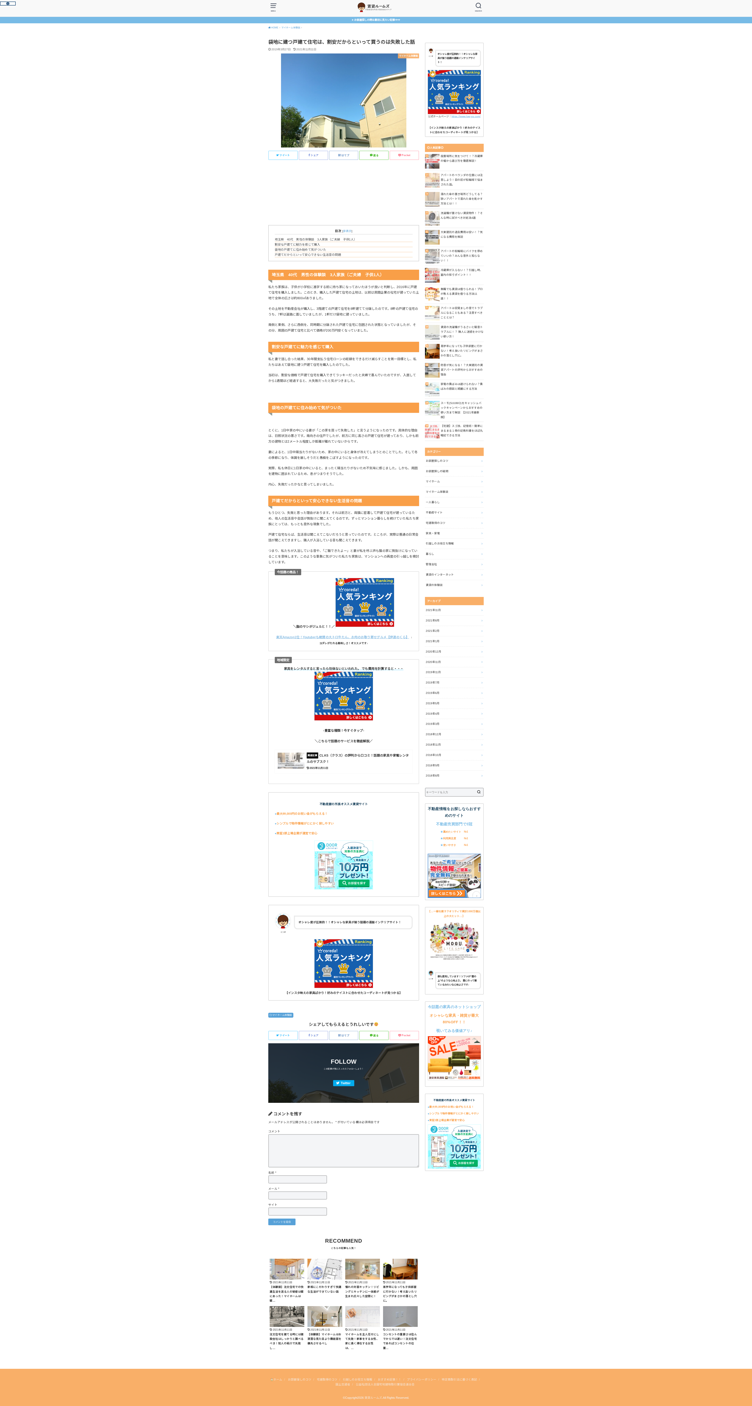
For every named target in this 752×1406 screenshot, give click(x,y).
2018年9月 (432, 765)
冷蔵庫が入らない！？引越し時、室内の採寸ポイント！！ (462, 272)
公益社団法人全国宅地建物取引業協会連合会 (385, 1384)
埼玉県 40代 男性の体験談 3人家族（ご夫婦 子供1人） (316, 239)
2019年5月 (432, 703)
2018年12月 (433, 734)
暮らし (430, 553)
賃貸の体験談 (434, 585)
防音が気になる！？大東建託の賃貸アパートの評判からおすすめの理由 (462, 369)
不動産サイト (434, 512)
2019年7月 (432, 682)
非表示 (347, 231)
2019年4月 (432, 713)
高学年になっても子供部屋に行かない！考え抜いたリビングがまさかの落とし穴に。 (462, 350)
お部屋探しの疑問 (437, 471)
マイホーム (433, 481)
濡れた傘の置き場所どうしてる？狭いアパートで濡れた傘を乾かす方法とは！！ (462, 199)
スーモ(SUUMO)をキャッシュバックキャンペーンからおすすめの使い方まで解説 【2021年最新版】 (462, 410)
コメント (274, 1131)
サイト (272, 1204)
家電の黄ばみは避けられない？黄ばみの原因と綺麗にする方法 (462, 386)
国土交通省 (342, 1384)
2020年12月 (433, 651)
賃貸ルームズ (373, 1397)
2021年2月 (432, 630)
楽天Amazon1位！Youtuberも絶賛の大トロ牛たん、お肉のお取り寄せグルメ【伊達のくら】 (342, 637)
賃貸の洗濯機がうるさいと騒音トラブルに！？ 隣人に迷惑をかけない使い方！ (462, 332)
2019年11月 (433, 672)
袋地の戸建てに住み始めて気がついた (300, 249)
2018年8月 (432, 775)
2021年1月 (432, 641)
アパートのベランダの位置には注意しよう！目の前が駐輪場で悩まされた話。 (462, 180)
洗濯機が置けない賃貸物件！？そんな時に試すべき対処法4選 (462, 215)
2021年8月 (432, 620)
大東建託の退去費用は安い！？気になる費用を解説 (462, 234)
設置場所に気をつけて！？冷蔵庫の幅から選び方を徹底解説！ (462, 158)
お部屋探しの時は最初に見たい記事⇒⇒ (377, 19)
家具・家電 (433, 533)
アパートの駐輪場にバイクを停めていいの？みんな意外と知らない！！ (462, 256)
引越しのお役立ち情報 (440, 543)
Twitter (346, 1083)
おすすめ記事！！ (389, 1379)
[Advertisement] (343, 190)
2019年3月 (432, 723)
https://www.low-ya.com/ (466, 116)
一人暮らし (433, 502)
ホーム (277, 1379)
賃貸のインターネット (440, 574)
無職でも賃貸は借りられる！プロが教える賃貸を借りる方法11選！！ (462, 294)
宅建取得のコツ (435, 522)
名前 (272, 1172)
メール (273, 1188)
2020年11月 (433, 662)
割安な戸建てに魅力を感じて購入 (297, 244)
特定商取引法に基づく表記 (459, 1379)
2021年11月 (433, 610)
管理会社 (431, 564)
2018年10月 (433, 755)
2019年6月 (432, 692)
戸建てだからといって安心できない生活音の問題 (308, 254)
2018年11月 (433, 744)
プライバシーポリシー (421, 1379)
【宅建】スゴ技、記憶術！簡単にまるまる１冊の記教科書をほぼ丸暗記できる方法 (462, 430)
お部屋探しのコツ (437, 460)
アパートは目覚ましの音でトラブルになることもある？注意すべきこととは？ (462, 313)
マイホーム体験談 (282, 1015)
